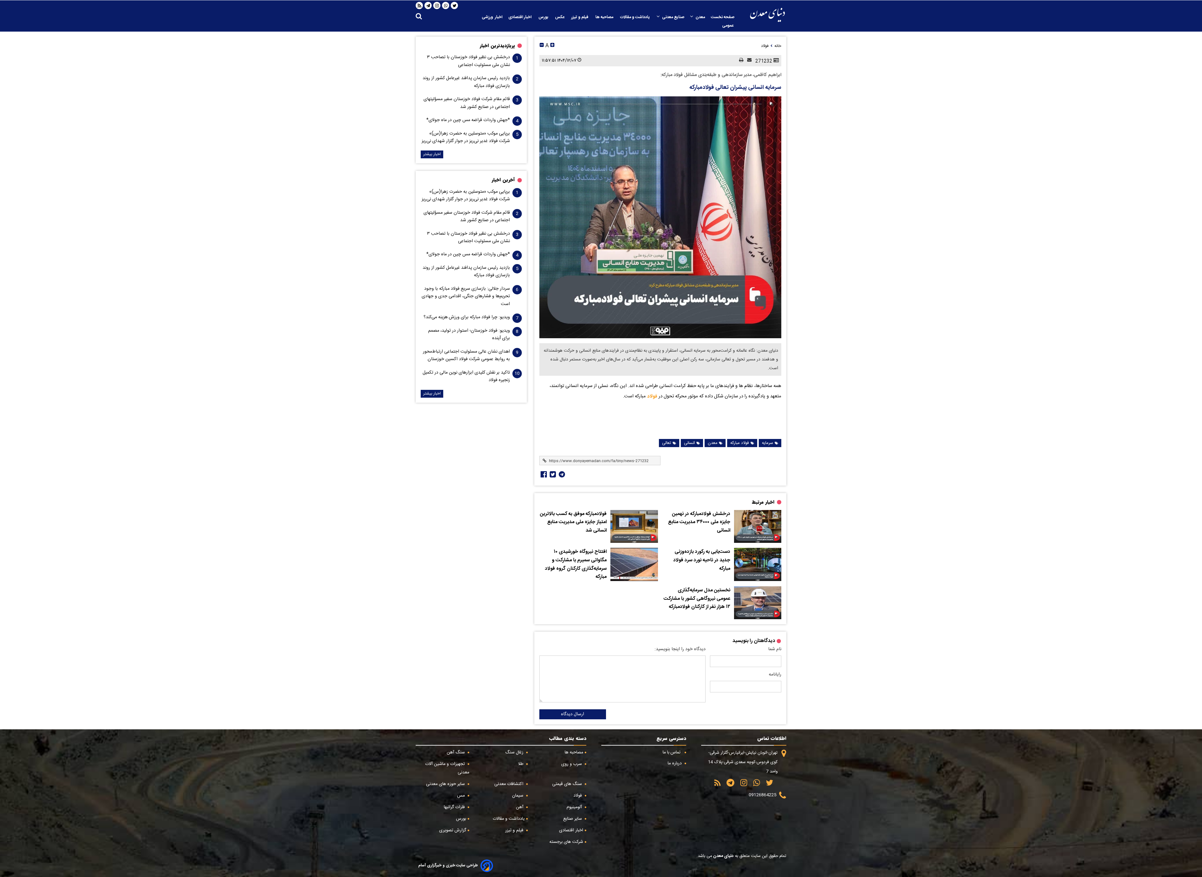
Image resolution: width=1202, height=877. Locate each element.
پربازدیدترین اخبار (497, 45)
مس (461, 795)
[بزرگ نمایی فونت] (552, 46)
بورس (543, 17)
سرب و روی (572, 764)
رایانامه (775, 674)
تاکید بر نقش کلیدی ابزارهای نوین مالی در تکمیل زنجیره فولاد (466, 376)
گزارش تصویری (452, 830)
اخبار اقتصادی (520, 17)
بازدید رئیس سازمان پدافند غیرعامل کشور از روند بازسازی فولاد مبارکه (466, 81)
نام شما (774, 649)
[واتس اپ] (446, 6)
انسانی (689, 443)
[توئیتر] (552, 474)
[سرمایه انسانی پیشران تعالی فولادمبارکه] (660, 217)
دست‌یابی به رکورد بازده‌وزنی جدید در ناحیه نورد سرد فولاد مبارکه (701, 560)
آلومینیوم (575, 807)
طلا (521, 764)
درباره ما (675, 763)
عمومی (728, 25)
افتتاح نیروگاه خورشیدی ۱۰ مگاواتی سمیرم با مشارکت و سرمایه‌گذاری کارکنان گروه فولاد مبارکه (576, 564)
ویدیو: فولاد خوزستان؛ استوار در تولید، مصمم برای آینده (469, 334)
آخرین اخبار (503, 180)
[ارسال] (747, 60)
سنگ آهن (456, 752)
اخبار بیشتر (432, 154)
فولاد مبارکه (739, 443)
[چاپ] (739, 60)
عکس (560, 17)
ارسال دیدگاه (572, 714)
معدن (700, 17)
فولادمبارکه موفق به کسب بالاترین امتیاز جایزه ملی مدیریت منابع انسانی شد (573, 522)
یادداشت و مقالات (635, 17)
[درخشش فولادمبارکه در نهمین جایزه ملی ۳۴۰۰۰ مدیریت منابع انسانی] (757, 526)
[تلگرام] (428, 6)
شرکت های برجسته (566, 842)
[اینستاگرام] (437, 6)
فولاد (651, 396)
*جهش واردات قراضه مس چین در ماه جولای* (468, 120)
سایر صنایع (573, 819)
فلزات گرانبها (455, 807)
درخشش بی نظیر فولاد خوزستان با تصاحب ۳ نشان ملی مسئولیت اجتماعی (468, 61)
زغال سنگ (515, 752)
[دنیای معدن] (767, 15)
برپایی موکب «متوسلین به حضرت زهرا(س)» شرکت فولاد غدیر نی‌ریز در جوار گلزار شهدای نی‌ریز (466, 137)
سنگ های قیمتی (567, 784)
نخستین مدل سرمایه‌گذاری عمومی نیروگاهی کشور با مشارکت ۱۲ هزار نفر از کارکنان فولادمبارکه (697, 598)
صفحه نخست (722, 17)
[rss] (419, 6)
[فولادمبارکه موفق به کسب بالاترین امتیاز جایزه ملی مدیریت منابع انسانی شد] (634, 526)
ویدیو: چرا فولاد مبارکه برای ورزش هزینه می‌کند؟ (467, 317)
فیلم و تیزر (580, 17)
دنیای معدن (723, 856)
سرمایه (767, 443)
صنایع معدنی (673, 17)
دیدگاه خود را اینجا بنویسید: (680, 649)
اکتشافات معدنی (509, 784)
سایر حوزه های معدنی (446, 784)
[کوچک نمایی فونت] (541, 46)
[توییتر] (454, 6)
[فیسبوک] (543, 474)
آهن (520, 807)
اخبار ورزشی (492, 17)
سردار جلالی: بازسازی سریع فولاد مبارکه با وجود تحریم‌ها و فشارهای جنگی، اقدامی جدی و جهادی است (466, 296)
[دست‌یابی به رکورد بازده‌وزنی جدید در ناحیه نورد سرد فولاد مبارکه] (757, 564)
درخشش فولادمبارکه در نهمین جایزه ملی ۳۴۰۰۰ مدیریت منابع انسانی (699, 522)
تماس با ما (672, 752)
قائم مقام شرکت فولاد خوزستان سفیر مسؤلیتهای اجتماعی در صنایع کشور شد (467, 102)
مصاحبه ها (604, 17)
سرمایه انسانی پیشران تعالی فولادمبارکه (735, 87)
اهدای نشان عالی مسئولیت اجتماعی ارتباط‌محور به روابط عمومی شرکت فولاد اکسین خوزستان (466, 355)
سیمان (518, 795)
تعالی (666, 443)
